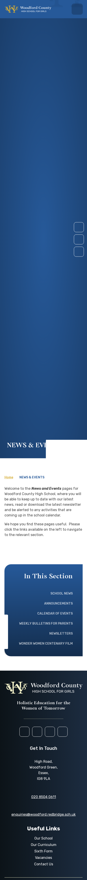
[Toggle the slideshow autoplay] (79, 252)
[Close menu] (77, 9)
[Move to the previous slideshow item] (79, 240)
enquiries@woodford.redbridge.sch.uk (43, 814)
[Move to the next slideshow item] (79, 227)
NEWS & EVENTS (31, 477)
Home (8, 477)
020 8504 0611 (43, 797)
